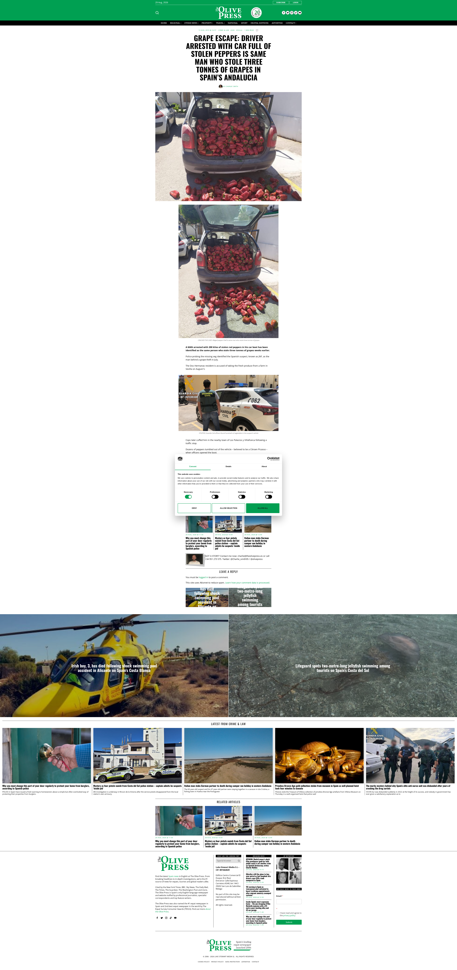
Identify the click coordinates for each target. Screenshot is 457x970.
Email (279, 896)
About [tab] (264, 467)
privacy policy (289, 915)
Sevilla (239, 30)
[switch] (215, 497)
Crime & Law (223, 30)
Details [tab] (228, 467)
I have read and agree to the (291, 914)
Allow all (263, 508)
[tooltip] (284, 13)
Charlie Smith (232, 86)
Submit (289, 922)
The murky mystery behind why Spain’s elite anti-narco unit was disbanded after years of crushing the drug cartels (408, 787)
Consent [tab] (192, 467)
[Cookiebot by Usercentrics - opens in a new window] (269, 459)
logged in (203, 577)
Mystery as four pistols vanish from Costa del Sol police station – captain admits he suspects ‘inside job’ (227, 543)
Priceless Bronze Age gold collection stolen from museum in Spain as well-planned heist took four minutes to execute (317, 787)
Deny (194, 508)
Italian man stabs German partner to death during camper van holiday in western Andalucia (256, 542)
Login (295, 2)
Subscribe (280, 2)
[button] (238, 860)
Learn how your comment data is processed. (247, 582)
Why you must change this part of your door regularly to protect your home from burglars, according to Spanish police (199, 543)
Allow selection (228, 508)
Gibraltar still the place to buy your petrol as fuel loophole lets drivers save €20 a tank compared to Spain (258, 877)
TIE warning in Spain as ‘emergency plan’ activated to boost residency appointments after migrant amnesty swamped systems (258, 891)
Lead (233, 30)
